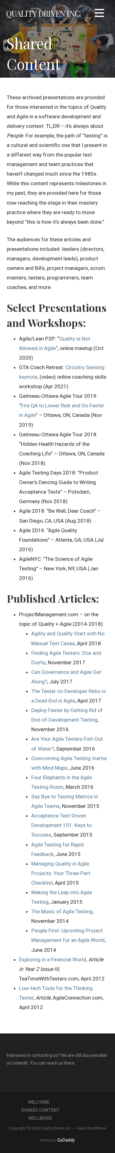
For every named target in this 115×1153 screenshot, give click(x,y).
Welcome (38, 1102)
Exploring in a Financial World (52, 959)
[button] (99, 14)
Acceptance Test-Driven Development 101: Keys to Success (61, 825)
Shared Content (40, 1110)
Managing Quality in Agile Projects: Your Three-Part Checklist (60, 873)
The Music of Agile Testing (62, 911)
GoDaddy (66, 1140)
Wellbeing (40, 1118)
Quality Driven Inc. (43, 13)
